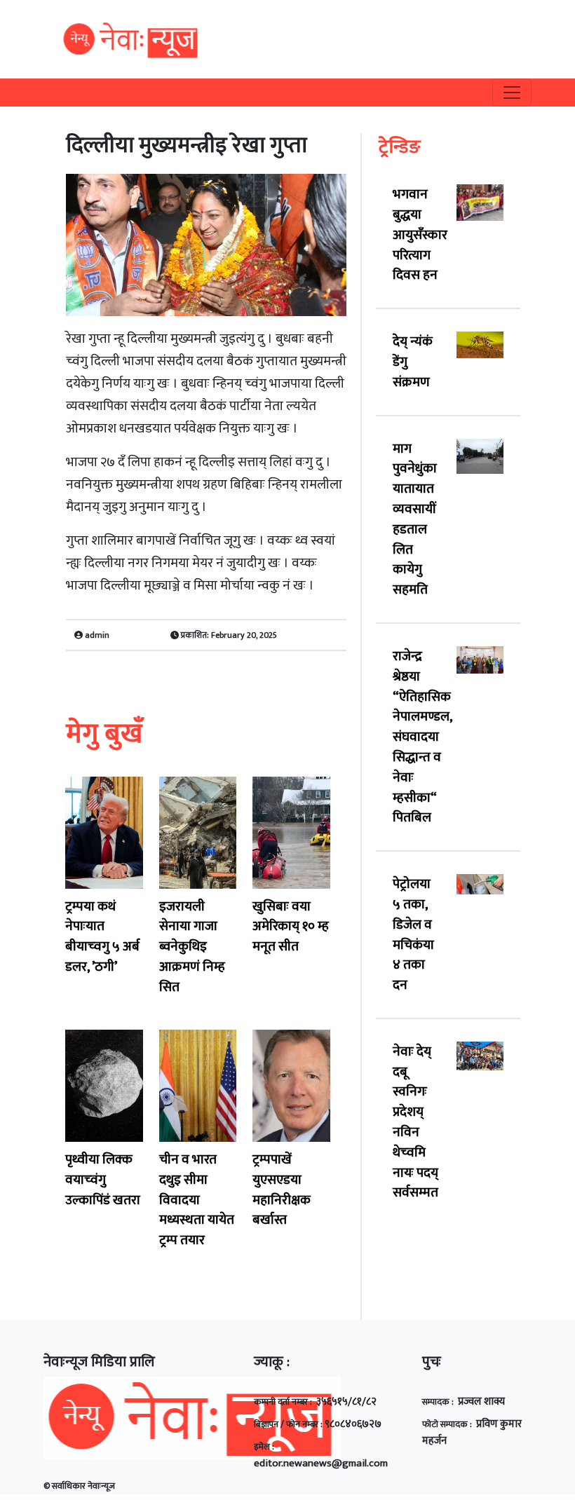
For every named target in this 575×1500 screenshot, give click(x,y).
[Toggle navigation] (512, 93)
